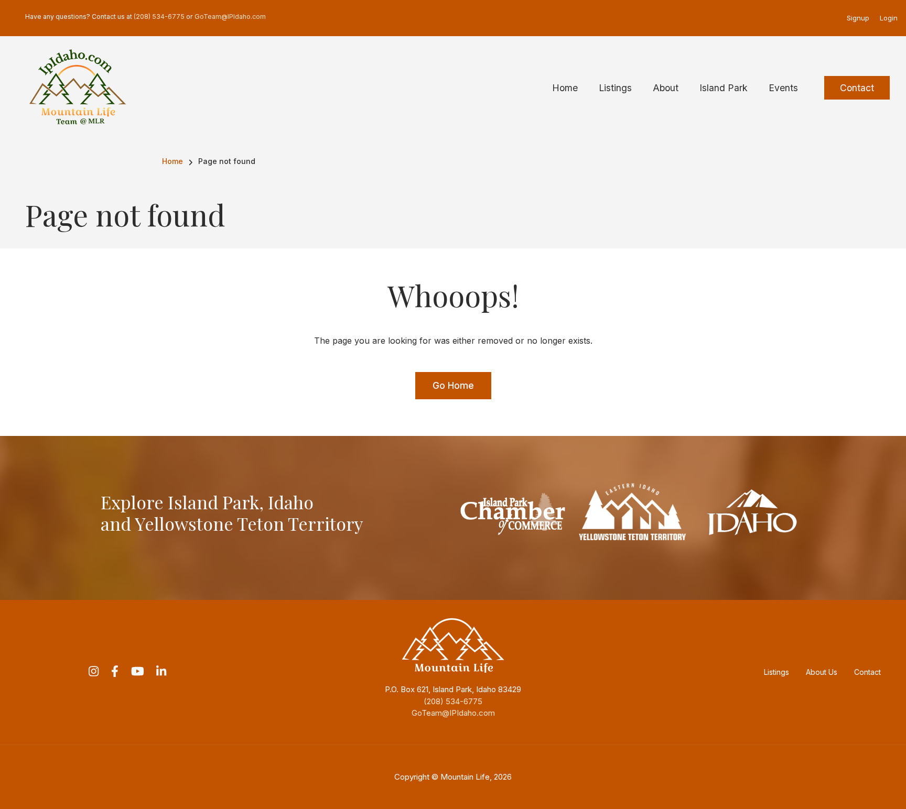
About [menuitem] (665, 87)
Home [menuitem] (565, 87)
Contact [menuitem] (857, 87)
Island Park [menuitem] (723, 87)
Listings (776, 672)
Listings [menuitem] (615, 87)
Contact (867, 672)
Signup (858, 18)
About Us (821, 672)
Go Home (453, 385)
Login (889, 18)
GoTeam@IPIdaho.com (453, 713)
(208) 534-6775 (453, 701)
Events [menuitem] (783, 87)
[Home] (77, 87)
